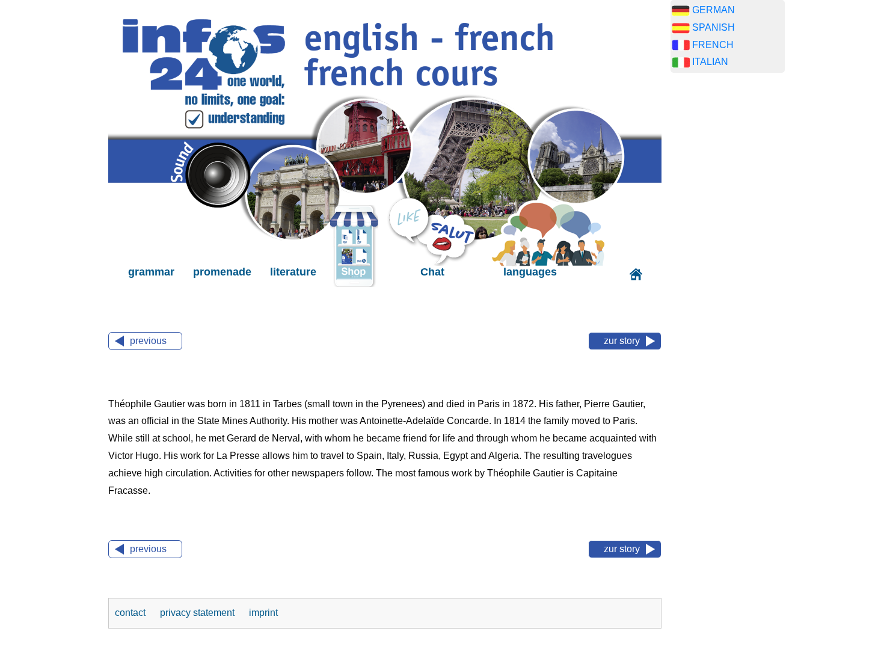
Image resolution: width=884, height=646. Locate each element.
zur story (622, 341)
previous (148, 341)
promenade (222, 272)
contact (131, 613)
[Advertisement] (728, 270)
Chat (432, 272)
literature (293, 272)
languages (530, 272)
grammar (151, 272)
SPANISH (713, 27)
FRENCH (713, 45)
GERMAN (713, 10)
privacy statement (198, 613)
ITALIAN (710, 62)
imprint (263, 613)
